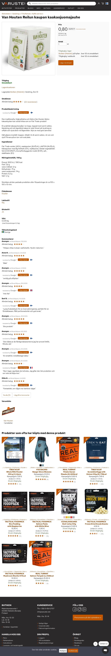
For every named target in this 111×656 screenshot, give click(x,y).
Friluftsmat (26, 14)
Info (38, 8)
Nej (3, 202)
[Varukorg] (103, 3)
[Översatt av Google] (9, 113)
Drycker (5, 193)
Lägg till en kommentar (21, 395)
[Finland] (107, 3)
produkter (20, 8)
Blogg (76, 638)
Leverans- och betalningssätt (13, 645)
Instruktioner (7, 643)
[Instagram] (79, 609)
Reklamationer (8, 640)
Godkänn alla (73, 651)
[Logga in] (99, 3)
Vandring (16, 14)
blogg (30, 8)
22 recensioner (31, 102)
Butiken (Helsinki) (66, 53)
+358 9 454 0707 (47, 608)
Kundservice (59, 8)
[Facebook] (75, 609)
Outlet (71, 8)
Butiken (47, 8)
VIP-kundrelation (44, 640)
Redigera (63, 651)
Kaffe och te (37, 14)
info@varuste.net (43, 612)
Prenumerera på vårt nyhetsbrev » (87, 617)
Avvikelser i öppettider (10, 627)
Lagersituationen (8, 87)
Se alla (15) (7, 395)
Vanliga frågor (43, 623)
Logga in (42, 638)
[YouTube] (84, 609)
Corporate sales (44, 626)
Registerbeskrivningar (46, 643)
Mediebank (78, 643)
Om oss (81, 8)
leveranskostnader (81, 29)
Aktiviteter (7, 8)
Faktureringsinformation (47, 628)
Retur (5, 638)
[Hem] (13, 3)
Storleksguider (79, 640)
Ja (3, 212)
